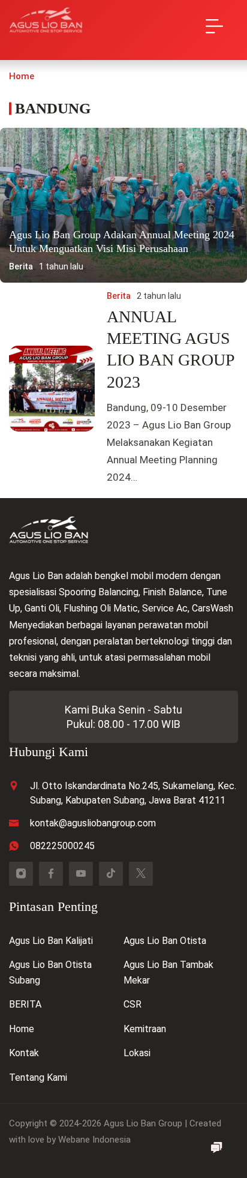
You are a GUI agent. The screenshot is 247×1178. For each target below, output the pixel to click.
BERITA (25, 1004)
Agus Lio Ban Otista (164, 940)
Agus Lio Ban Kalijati (51, 940)
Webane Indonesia (94, 1139)
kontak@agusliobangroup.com (93, 823)
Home (21, 1029)
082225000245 (62, 846)
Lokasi (136, 1053)
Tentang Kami (38, 1077)
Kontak (24, 1053)
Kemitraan (144, 1029)
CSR (132, 1004)
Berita (21, 266)
